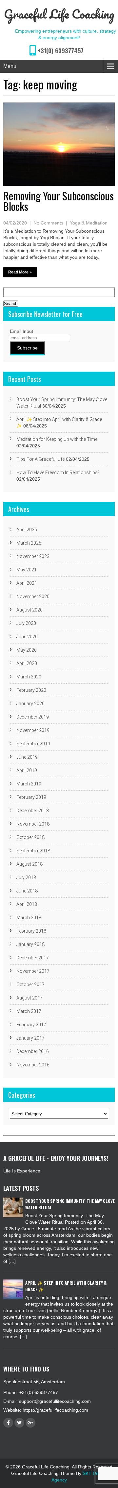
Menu (9, 66)
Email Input (21, 331)
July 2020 (26, 623)
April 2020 (26, 663)
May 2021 (26, 569)
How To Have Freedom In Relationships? (58, 472)
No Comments (48, 222)
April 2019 (26, 770)
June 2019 (27, 757)
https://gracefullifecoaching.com (55, 1410)
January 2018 (30, 944)
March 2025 (28, 543)
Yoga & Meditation (89, 222)
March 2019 (28, 783)
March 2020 (28, 676)
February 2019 (31, 797)
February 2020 (31, 690)
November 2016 (32, 1064)
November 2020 (32, 596)
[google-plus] (30, 1423)
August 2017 (29, 997)
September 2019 (33, 743)
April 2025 (26, 529)
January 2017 (30, 1038)
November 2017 (32, 971)
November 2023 (32, 556)
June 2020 (27, 636)
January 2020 (30, 703)
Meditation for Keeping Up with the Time (56, 439)
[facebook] (8, 1423)
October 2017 (30, 984)
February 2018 (31, 931)
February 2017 (31, 1024)
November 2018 (32, 824)
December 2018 (32, 810)
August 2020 (29, 609)
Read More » (20, 272)
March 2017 (28, 1011)
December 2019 (32, 717)
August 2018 (29, 864)
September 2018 (33, 850)
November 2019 (32, 730)
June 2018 (27, 890)
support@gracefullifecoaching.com (55, 1401)
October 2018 (30, 837)
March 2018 (28, 917)
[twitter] (19, 1423)
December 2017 (32, 957)
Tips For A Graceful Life (40, 459)
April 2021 (26, 583)
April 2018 (26, 904)
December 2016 (32, 1051)
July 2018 (26, 877)
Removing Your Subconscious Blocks (58, 201)
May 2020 (26, 650)
